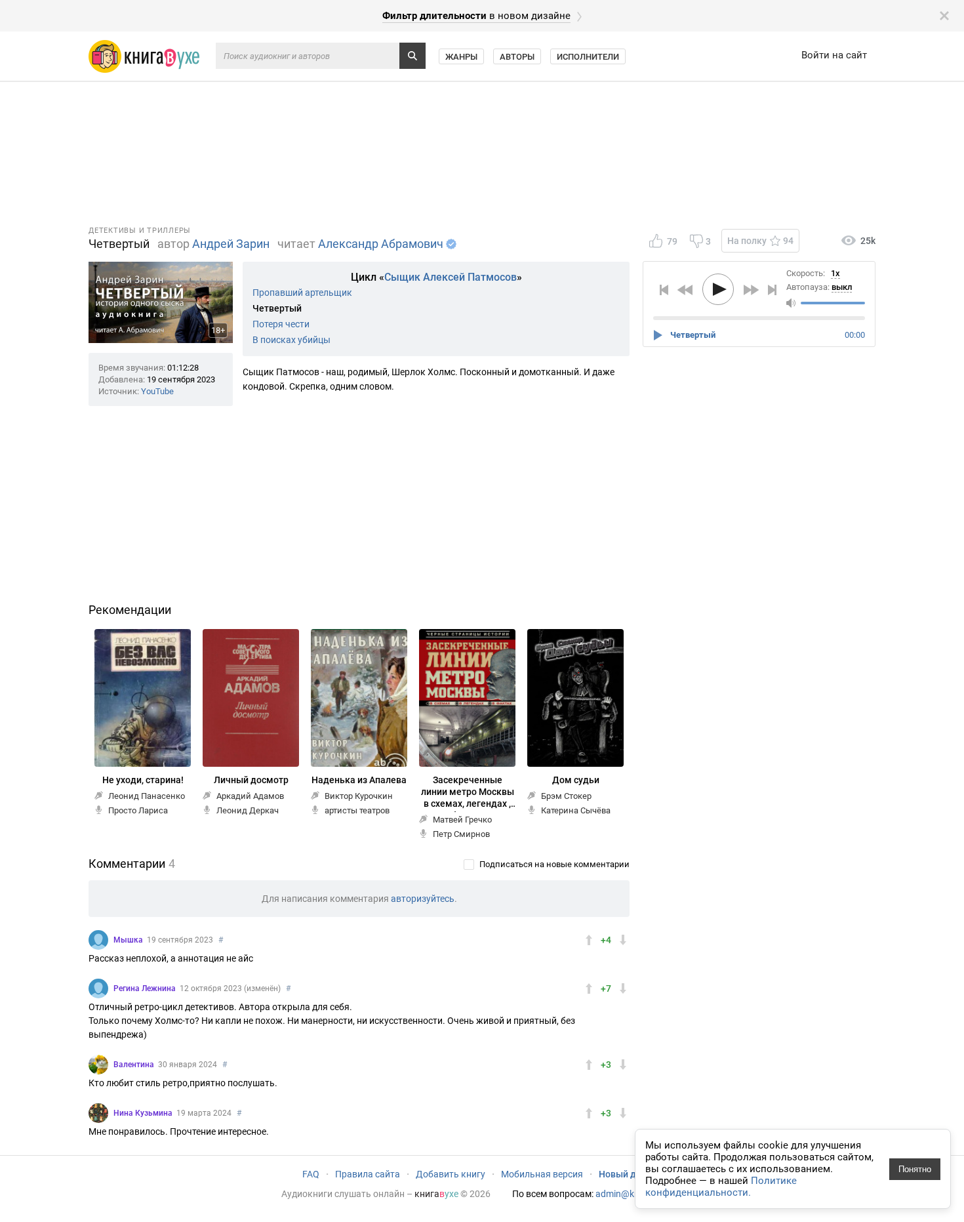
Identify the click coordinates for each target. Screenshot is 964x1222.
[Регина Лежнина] (98, 988)
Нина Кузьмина (142, 1113)
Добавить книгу (450, 1174)
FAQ (310, 1174)
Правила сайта (367, 1174)
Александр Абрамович (380, 244)
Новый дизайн (630, 1174)
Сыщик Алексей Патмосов (450, 277)
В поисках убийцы (291, 340)
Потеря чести (281, 324)
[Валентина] (98, 1064)
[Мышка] (98, 940)
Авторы (517, 57)
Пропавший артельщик (302, 292)
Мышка (128, 940)
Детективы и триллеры (140, 230)
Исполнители (588, 57)
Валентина (133, 1064)
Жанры (461, 57)
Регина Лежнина (144, 988)
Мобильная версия (542, 1174)
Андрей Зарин (231, 244)
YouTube (157, 391)
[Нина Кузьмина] (98, 1113)
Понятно (914, 1169)
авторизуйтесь (422, 898)
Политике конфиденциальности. (721, 1186)
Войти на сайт (834, 55)
